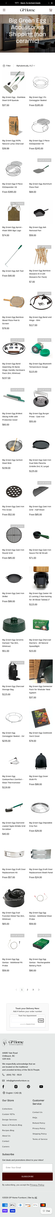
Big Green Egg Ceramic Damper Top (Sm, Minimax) (13, 643)
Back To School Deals (30, 3)
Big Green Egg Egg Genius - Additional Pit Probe (12, 962)
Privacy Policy (39, 1128)
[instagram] (16, 1087)
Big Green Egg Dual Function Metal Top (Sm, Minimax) (13, 916)
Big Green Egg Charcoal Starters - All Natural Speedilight (40, 643)
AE (36, 1197)
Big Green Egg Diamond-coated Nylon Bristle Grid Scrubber (13, 826)
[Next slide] (48, 3)
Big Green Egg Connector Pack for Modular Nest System (40, 689)
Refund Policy (39, 1123)
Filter (8, 66)
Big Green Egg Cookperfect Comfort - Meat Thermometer (12, 779)
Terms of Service (40, 1139)
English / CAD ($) (14, 1093)
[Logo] (27, 10)
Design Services (9, 1120)
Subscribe (28, 1176)
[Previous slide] (6, 3)
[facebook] (3, 1087)
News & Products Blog (12, 1125)
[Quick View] (22, 91)
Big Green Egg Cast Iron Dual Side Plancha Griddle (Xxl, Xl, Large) (40, 463)
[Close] (52, 3)
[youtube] (41, 1087)
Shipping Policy (40, 1134)
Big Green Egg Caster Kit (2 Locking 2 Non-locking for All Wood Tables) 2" (40, 596)
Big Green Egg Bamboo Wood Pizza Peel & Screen (13, 320)
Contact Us (37, 1112)
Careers (5, 1147)
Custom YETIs (8, 1114)
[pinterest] (28, 1087)
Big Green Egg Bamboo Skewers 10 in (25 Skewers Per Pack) (39, 273)
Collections (7, 1109)
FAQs (35, 1118)
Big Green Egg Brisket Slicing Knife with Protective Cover (12, 416)
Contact (5, 1141)
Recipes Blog (8, 1130)
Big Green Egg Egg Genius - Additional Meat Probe (40, 916)
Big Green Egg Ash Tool (12, 271)
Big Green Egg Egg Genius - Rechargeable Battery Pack (39, 962)
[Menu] (4, 10)
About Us (6, 1136)
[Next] (39, 990)
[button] (50, 10)
